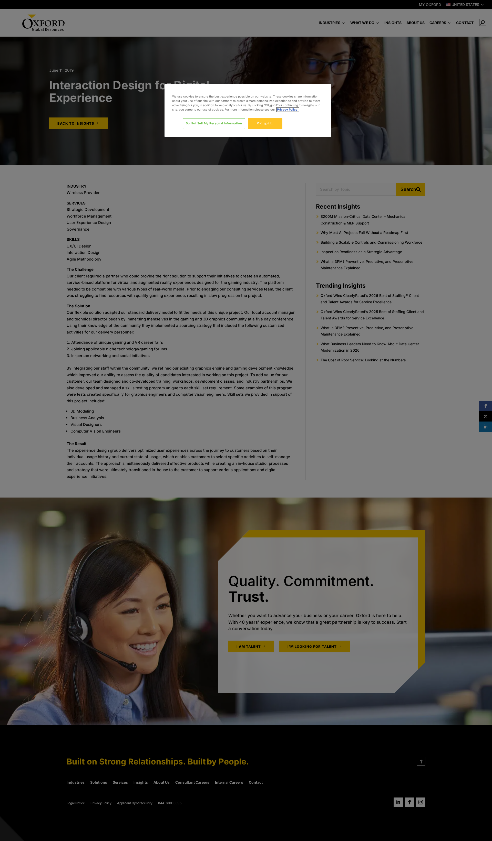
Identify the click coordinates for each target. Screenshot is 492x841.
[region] (248, 110)
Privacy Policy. (288, 109)
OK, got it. (265, 123)
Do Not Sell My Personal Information (214, 123)
